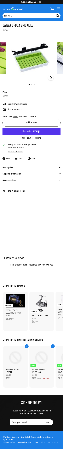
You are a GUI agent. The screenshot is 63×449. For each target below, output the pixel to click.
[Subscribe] (48, 422)
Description (7, 167)
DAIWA (5, 30)
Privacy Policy (39, 442)
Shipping (16, 116)
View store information (15, 152)
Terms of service (24, 442)
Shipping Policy (9, 442)
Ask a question (9, 180)
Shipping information (11, 173)
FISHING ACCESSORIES (30, 340)
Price (4, 92)
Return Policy (52, 442)
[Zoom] (50, 77)
